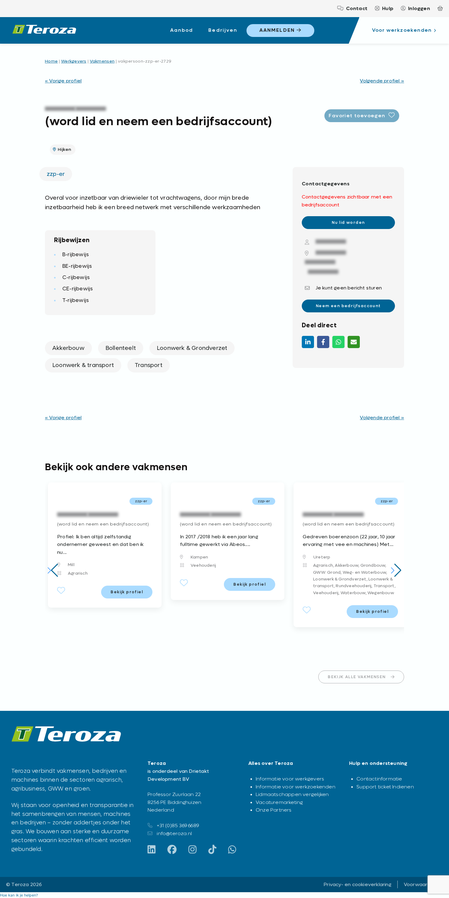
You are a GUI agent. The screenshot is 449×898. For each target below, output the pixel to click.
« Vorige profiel (63, 81)
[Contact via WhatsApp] (232, 850)
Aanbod (181, 30)
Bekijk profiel (127, 591)
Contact (356, 8)
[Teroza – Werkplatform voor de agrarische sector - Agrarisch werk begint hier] (44, 30)
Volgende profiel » (382, 81)
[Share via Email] (354, 342)
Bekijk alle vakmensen (356, 676)
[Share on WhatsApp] (338, 342)
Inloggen (419, 8)
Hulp (387, 8)
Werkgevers (73, 61)
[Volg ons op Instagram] (192, 850)
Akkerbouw (68, 348)
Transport (148, 365)
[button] (53, 570)
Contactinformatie (379, 779)
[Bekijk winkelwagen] (440, 9)
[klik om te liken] (61, 592)
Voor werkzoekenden (402, 30)
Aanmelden (278, 30)
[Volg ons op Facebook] (172, 850)
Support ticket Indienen (385, 786)
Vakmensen (102, 61)
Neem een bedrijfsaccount (348, 305)
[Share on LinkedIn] (308, 342)
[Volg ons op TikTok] (212, 850)
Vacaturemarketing (279, 802)
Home (51, 61)
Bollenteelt (120, 348)
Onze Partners (274, 810)
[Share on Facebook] (323, 342)
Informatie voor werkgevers (290, 779)
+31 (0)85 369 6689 (178, 825)
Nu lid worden (348, 222)
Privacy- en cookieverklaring (357, 884)
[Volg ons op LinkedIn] (151, 850)
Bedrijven (222, 30)
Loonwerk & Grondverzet (192, 348)
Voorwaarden (420, 884)
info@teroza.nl (174, 833)
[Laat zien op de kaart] (325, 253)
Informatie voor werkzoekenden (295, 786)
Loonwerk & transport (83, 365)
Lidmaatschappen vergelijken (292, 794)
